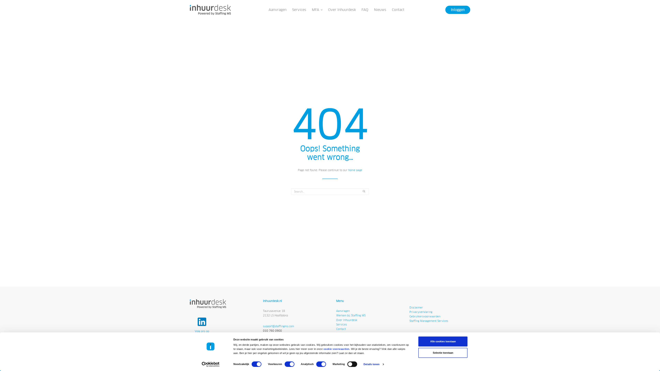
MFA (315, 10)
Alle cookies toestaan (443, 341)
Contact (398, 10)
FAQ (364, 10)
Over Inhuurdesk (342, 10)
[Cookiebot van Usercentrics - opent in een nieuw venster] (211, 364)
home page (355, 170)
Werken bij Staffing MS (351, 315)
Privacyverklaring (420, 312)
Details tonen (372, 364)
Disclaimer (416, 307)
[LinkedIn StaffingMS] (202, 322)
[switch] (289, 364)
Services (299, 10)
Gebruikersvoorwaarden (424, 316)
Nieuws (380, 10)
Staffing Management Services (428, 320)
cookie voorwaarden (336, 348)
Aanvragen (278, 10)
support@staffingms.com (278, 326)
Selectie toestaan (443, 352)
